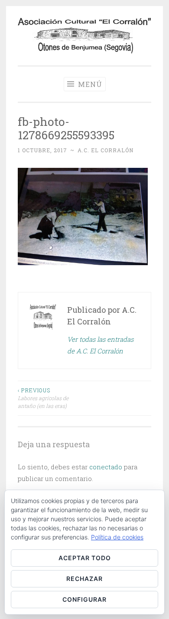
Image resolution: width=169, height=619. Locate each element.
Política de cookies (117, 537)
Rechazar (84, 578)
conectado (105, 466)
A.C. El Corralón (105, 150)
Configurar (84, 599)
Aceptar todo (84, 557)
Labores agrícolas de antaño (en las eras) (43, 398)
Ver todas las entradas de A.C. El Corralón (100, 345)
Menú (89, 84)
